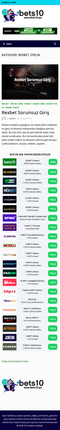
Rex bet (5, 103)
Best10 (12, 118)
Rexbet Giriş (39, 103)
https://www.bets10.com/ (15, 361)
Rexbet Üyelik (12, 107)
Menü (9, 43)
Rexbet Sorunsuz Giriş (25, 112)
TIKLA (53, 172)
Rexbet (28, 103)
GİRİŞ (53, 162)
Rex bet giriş (16, 103)
